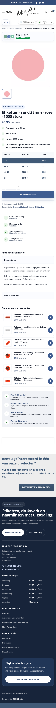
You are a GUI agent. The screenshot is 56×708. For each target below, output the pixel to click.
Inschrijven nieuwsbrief (28, 679)
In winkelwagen (28, 195)
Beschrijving (10, 260)
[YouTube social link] (43, 3)
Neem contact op (23, 38)
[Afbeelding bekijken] (7, 94)
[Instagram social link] (39, 3)
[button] (28, 65)
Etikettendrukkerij (10, 647)
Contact (6, 613)
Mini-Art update (9, 627)
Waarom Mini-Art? (12, 295)
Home (4, 29)
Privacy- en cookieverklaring (15, 622)
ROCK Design (18, 699)
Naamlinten (7, 652)
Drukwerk (6, 643)
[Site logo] (28, 11)
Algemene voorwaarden (13, 618)
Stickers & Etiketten (15, 29)
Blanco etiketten (19, 207)
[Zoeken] (46, 12)
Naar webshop (35, 532)
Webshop (6, 638)
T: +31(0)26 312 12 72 (11, 566)
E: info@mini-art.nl (11, 569)
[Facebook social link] (36, 3)
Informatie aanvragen (21, 3)
